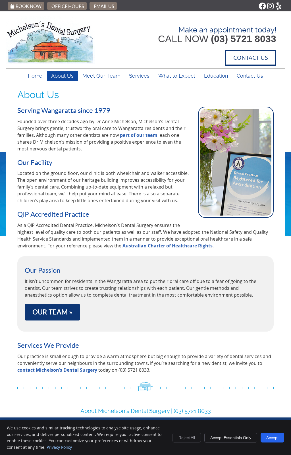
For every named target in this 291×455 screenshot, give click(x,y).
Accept (272, 437)
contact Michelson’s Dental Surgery (57, 370)
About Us (62, 76)
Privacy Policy (59, 447)
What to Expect (176, 76)
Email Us (104, 6)
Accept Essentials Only (230, 437)
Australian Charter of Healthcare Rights (167, 246)
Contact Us (250, 76)
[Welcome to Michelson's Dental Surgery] (50, 62)
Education (216, 76)
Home (35, 76)
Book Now (28, 6)
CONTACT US (250, 57)
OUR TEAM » (52, 312)
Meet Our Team (101, 76)
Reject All (186, 437)
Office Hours (67, 6)
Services (139, 76)
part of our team (138, 135)
